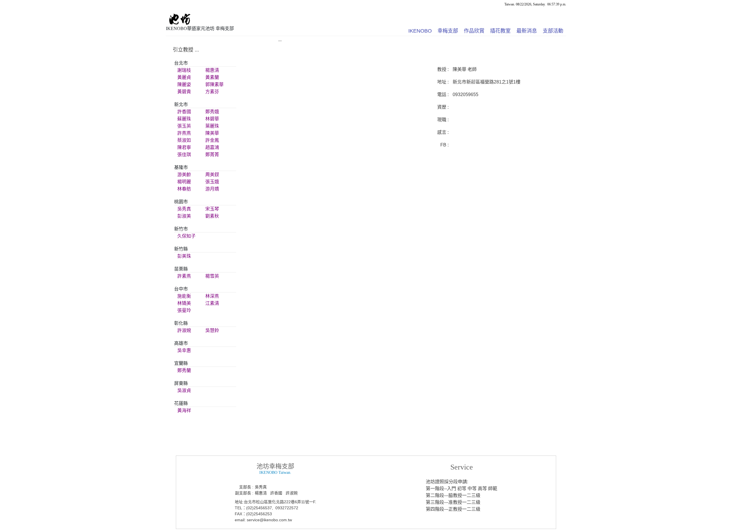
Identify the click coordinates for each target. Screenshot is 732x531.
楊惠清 (212, 70)
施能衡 (184, 296)
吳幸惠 (184, 350)
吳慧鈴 (212, 330)
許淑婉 (184, 330)
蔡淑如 (184, 140)
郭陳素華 (214, 84)
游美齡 (184, 174)
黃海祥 (184, 410)
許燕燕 (184, 133)
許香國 (184, 111)
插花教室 (500, 31)
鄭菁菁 (212, 154)
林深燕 (212, 296)
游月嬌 (212, 188)
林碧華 (212, 118)
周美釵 (212, 174)
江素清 (212, 303)
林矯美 (184, 303)
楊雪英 (212, 276)
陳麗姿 (184, 84)
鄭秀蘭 (184, 370)
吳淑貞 (184, 390)
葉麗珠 (212, 126)
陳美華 (212, 133)
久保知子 (186, 236)
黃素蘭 (212, 77)
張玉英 (184, 126)
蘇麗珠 (184, 118)
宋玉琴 (212, 208)
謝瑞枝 (184, 70)
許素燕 (184, 276)
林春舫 (184, 188)
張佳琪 (184, 154)
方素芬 (212, 91)
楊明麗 (184, 181)
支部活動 (553, 31)
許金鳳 (212, 140)
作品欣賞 (474, 31)
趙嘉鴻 (212, 147)
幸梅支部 (447, 31)
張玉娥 (212, 181)
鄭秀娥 (212, 111)
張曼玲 (184, 310)
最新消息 (526, 31)
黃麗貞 (184, 77)
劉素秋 (212, 216)
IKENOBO (420, 31)
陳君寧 (184, 147)
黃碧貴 (184, 91)
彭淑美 (184, 216)
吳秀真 (184, 208)
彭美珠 (184, 256)
